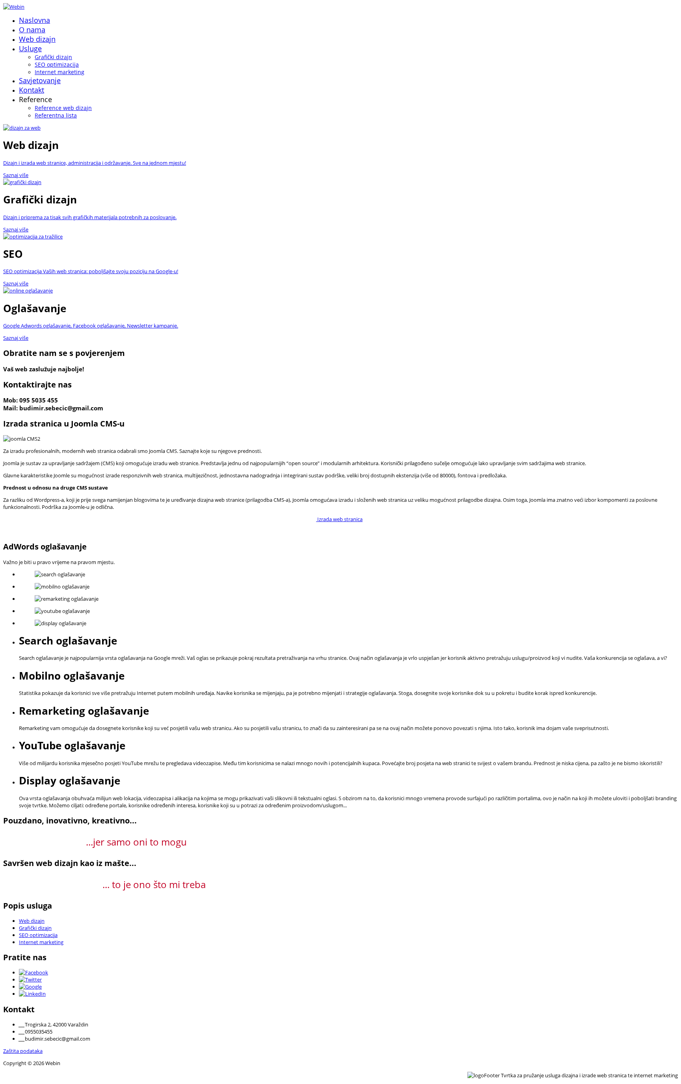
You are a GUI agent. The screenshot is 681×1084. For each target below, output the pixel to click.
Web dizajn (37, 39)
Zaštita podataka (23, 1050)
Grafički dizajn (53, 57)
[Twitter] (30, 979)
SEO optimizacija (57, 64)
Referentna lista (56, 115)
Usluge (30, 48)
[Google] (30, 986)
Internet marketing (59, 72)
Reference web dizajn (63, 108)
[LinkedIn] (32, 993)
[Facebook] (33, 972)
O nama (32, 29)
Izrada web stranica (339, 519)
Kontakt (31, 90)
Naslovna (34, 20)
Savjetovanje (40, 80)
